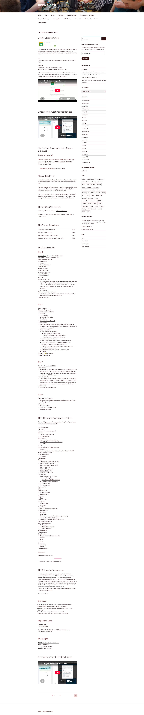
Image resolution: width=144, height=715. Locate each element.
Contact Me (55, 295)
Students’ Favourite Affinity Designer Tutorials (92, 72)
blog (88, 184)
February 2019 (85, 103)
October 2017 (85, 134)
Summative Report (43, 270)
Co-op (52, 15)
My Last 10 (89, 226)
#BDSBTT (47, 164)
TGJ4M (96, 206)
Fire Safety (41, 277)
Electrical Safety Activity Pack (48, 476)
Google (84, 192)
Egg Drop (40, 487)
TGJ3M (91, 206)
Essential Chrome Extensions (48, 387)
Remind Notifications (44, 355)
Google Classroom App (48, 38)
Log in (83, 238)
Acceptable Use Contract (64, 281)
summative (85, 200)
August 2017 (85, 140)
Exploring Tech (56, 18)
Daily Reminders (42, 308)
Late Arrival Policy (43, 275)
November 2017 (85, 131)
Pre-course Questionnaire (45, 398)
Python (96, 198)
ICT (83, 195)
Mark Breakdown (43, 268)
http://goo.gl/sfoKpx (61, 211)
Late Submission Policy (44, 272)
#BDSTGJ (41, 164)
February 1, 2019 (59, 168)
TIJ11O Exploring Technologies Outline (55, 418)
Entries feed (84, 241)
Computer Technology (43, 18)
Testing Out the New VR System (89, 77)
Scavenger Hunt (44, 454)
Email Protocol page (54, 369)
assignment (99, 181)
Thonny (84, 209)
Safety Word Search (45, 461)
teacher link (55, 461)
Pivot (41, 498)
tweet (99, 209)
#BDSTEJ (57, 162)
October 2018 (85, 111)
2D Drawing (43, 516)
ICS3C (92, 192)
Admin (84, 179)
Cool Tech (42, 443)
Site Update (84, 69)
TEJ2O (100, 200)
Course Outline (42, 266)
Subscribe (85, 58)
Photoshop (90, 198)
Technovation (93, 200)
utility (83, 211)
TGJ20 (102, 206)
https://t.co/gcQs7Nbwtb (46, 162)
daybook (89, 187)
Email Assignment (43, 376)
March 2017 (84, 151)
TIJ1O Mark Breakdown (48, 225)
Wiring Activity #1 (45, 483)
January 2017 (85, 156)
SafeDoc (42, 469)
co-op (83, 187)
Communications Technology (87, 15)
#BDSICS (69, 162)
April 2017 (84, 148)
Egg (41, 519)
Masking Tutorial (44, 494)
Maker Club (78, 18)
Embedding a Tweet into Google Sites (55, 112)
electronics (95, 187)
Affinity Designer (44, 503)
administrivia (90, 179)
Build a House (43, 510)
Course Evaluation (43, 548)
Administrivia (42, 429)
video (88, 211)
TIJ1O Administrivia (46, 247)
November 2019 (85, 100)
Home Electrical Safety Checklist (51, 480)
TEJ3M (84, 203)
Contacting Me (44, 315)
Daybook (42, 313)
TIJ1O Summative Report (49, 207)
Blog (46, 15)
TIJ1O (89, 209)
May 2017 (84, 145)
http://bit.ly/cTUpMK (46, 631)
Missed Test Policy (46, 176)
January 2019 (85, 106)
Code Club (60, 15)
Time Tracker (43, 319)
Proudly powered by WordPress (45, 711)
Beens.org (47, 5)
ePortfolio (84, 190)
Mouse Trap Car (42, 532)
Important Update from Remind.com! (90, 74)
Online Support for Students (47, 321)
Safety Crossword (45, 465)
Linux (87, 195)
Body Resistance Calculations (50, 481)
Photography (88, 18)
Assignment (50, 353)
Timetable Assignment (44, 310)
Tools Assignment (45, 492)
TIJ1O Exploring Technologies (51, 570)
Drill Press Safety (44, 472)
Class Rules (41, 353)
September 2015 (86, 162)
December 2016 (85, 159)
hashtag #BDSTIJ (51, 366)
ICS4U (103, 192)
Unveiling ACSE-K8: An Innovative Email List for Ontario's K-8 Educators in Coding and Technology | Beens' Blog (94, 222)
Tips (41, 445)
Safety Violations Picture (47, 463)
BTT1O (93, 184)
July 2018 (84, 117)
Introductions (42, 256)
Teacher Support (42, 22)
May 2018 (84, 123)
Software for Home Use (46, 317)
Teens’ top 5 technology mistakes (49, 440)
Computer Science (71, 15)
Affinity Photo (85, 181)
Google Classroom (43, 427)
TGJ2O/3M (85, 206)
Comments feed (85, 243)
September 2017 (86, 137)
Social (95, 18)
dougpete (84, 229)
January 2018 (85, 128)
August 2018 (85, 114)
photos (84, 198)
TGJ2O (99, 203)
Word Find (43, 456)
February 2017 (85, 154)
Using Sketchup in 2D (52, 517)
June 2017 (84, 142)
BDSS (39, 15)
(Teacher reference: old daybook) (47, 431)
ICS (88, 192)
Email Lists (91, 223)
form (98, 190)
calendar (99, 184)
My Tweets (84, 170)
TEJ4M (94, 203)
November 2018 (85, 109)
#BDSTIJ (63, 162)
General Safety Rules (47, 478)
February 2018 (85, 126)
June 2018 (84, 120)
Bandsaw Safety (44, 470)
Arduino (93, 181)
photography (99, 195)
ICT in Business (68, 18)
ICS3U (98, 192)
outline (92, 195)
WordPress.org (85, 246)
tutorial (94, 209)
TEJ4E (89, 203)
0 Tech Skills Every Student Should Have (51, 442)
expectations (92, 190)
